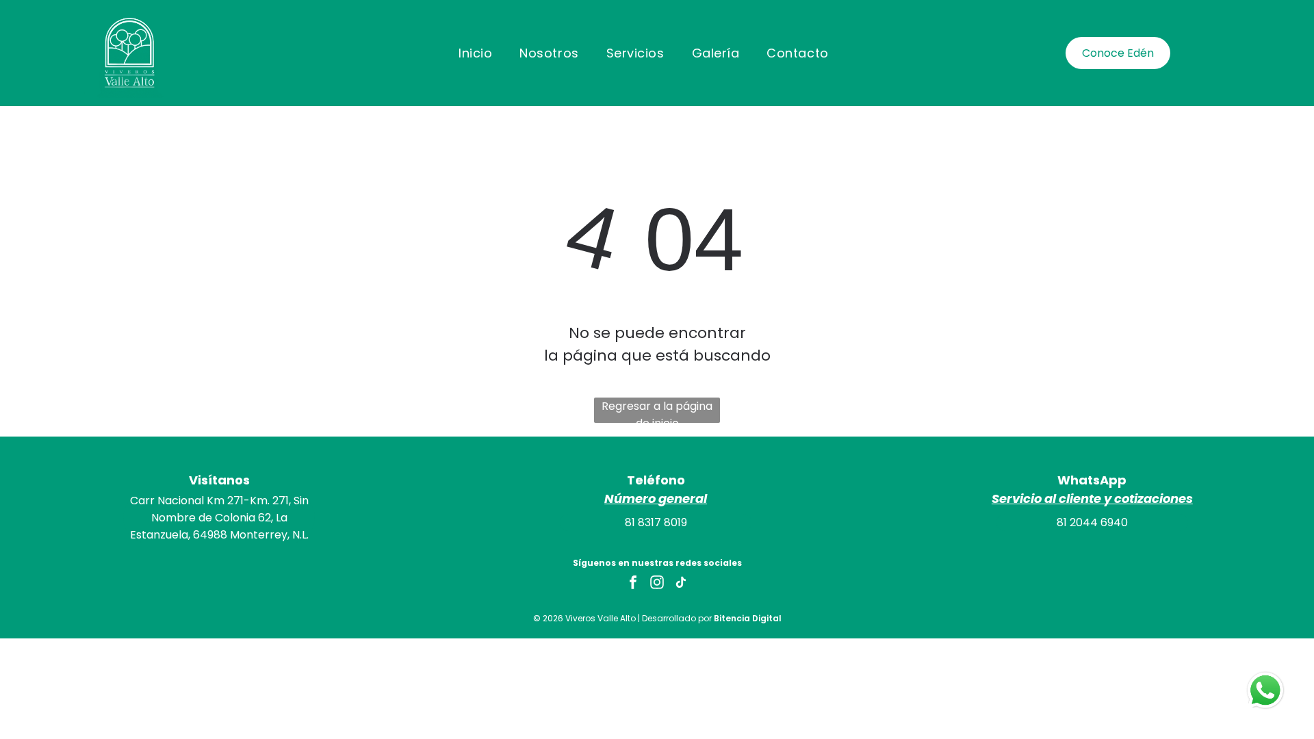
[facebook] (633, 584)
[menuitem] (475, 53)
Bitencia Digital (748, 618)
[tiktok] (681, 584)
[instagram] (657, 584)
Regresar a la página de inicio (657, 410)
